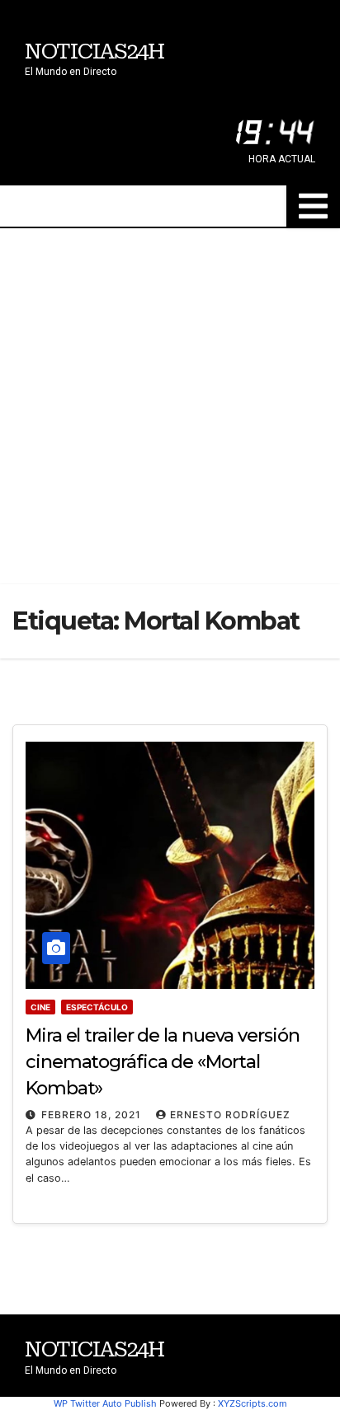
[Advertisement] (170, 406)
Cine (40, 1007)
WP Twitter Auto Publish (105, 1403)
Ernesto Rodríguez (230, 1114)
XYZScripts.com (252, 1403)
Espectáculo (97, 1007)
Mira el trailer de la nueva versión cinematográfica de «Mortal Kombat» (163, 1061)
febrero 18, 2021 (92, 1114)
